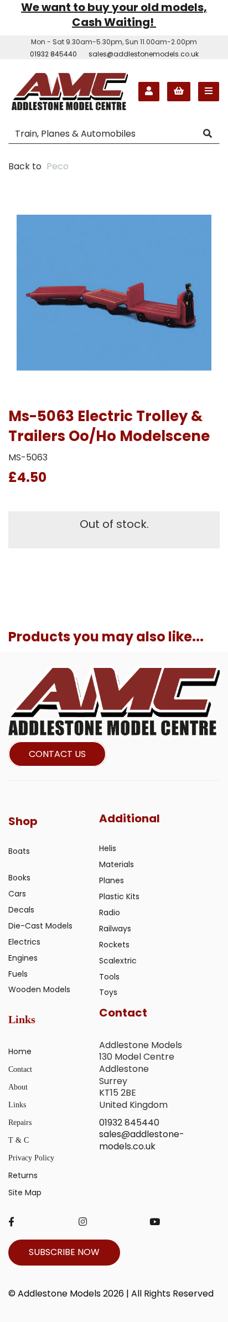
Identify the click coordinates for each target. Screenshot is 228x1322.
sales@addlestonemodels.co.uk (144, 54)
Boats (19, 851)
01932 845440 (53, 54)
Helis (107, 848)
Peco (57, 166)
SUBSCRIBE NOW (64, 1252)
